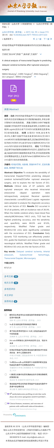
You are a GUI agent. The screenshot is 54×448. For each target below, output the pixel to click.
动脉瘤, (25, 164)
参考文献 (10, 276)
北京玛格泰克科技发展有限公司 (27, 440)
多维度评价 (9, 289)
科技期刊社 (27, 24)
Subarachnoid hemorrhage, (35, 255)
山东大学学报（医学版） (12, 32)
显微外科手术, (35, 164)
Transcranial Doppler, (14, 258)
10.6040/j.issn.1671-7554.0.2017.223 (30, 35)
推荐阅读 (10, 301)
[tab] (27, 109)
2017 (28, 32)
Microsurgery (30, 258)
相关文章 (10, 282)
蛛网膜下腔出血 (16, 168)
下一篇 (47, 39)
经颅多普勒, (16, 164)
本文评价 (8, 295)
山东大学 (16, 24)
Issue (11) (44, 32)
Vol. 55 (34, 32)
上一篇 (38, 39)
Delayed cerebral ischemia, (29, 251)
